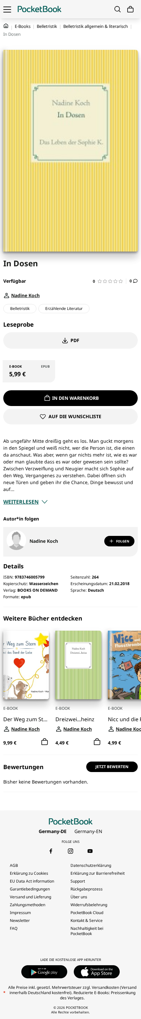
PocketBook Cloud (86, 912)
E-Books (22, 26)
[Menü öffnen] (7, 9)
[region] (70, 681)
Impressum (20, 912)
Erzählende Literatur (64, 308)
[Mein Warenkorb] (130, 9)
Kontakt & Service (86, 920)
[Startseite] (39, 9)
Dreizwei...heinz (74, 719)
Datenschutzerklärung (90, 865)
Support (77, 881)
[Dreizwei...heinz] (78, 665)
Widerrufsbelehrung (88, 904)
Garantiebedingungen (30, 889)
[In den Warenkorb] (44, 742)
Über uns (78, 897)
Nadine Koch (44, 541)
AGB (14, 865)
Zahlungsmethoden (27, 904)
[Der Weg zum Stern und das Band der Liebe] (26, 665)
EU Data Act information (32, 881)
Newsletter (20, 920)
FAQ (13, 928)
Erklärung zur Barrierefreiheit (97, 873)
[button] (109, 281)
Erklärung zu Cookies (29, 873)
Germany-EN (88, 831)
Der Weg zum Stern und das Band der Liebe (26, 719)
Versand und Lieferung (30, 897)
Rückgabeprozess (86, 889)
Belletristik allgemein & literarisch (95, 26)
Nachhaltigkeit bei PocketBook (86, 931)
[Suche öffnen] (117, 9)
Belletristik (47, 26)
